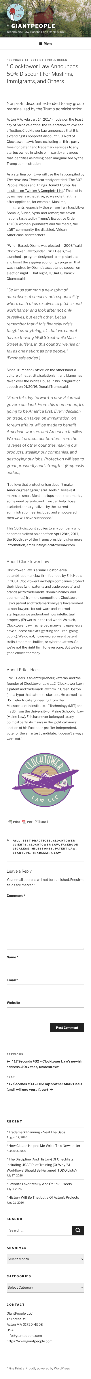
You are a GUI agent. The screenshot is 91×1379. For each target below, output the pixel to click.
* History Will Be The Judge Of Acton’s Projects (43, 1198)
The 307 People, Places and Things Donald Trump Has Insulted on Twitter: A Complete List (44, 185)
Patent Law (65, 848)
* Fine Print (14, 1368)
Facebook (70, 844)
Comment (16, 896)
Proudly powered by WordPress (47, 1368)
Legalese (21, 848)
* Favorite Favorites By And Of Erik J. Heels (39, 1184)
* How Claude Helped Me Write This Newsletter (43, 1146)
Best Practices (37, 840)
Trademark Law (46, 852)
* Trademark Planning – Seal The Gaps (36, 1132)
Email (12, 980)
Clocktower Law (44, 844)
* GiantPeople (31, 26)
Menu (48, 43)
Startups (21, 852)
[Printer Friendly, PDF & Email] (28, 821)
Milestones (42, 848)
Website (13, 1003)
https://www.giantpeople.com (30, 1341)
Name (12, 957)
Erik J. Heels (56, 60)
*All (17, 840)
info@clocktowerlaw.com (55, 545)
